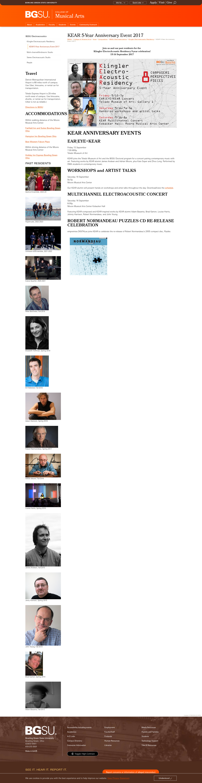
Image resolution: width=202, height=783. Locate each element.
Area (94, 39)
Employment (109, 727)
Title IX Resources (149, 745)
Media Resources (149, 727)
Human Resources (112, 741)
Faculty (52, 25)
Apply (153, 3)
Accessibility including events (79, 727)
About (29, 25)
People (29, 62)
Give (169, 3)
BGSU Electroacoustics (118, 39)
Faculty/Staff (109, 732)
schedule (169, 188)
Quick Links (137, 2)
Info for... (119, 2)
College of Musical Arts (82, 39)
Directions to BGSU (34, 107)
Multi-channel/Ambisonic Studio (40, 52)
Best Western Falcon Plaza (37, 141)
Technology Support (150, 741)
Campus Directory (74, 741)
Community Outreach (88, 25)
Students (62, 25)
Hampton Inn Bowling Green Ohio (40, 136)
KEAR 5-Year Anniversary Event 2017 (44, 47)
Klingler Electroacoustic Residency (141, 39)
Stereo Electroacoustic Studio (38, 57)
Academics (40, 25)
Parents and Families (150, 732)
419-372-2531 (31, 747)
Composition (103, 39)
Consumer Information (76, 745)
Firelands (108, 736)
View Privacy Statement (118, 778)
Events (73, 25)
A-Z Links (71, 736)
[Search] (175, 3)
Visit (162, 3)
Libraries (108, 745)
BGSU (69, 39)
